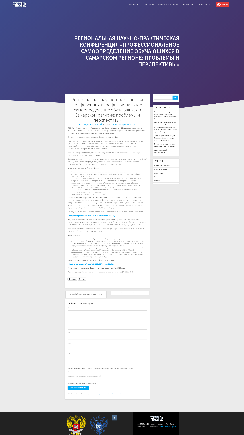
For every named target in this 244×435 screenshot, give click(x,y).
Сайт (69, 354)
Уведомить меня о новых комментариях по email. (84, 376)
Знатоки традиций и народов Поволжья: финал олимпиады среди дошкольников (164, 138)
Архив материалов (160, 169)
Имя (69, 332)
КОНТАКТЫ (204, 4)
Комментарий (73, 308)
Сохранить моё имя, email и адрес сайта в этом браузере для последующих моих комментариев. (101, 368)
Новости (157, 181)
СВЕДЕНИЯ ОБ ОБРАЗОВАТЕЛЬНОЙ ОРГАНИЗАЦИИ (169, 4)
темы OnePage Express (168, 426)
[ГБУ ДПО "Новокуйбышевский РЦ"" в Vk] (114, 417)
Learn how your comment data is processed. (106, 394)
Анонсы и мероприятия (122, 124)
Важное (156, 177)
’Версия (224, 4)
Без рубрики (158, 173)
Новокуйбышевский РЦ (90, 124)
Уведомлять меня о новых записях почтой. (82, 383)
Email (70, 343)
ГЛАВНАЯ (133, 4)
